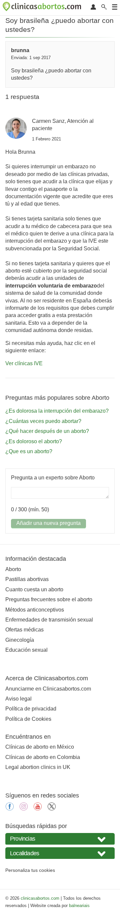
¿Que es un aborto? (28, 451)
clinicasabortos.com (40, 898)
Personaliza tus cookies (30, 870)
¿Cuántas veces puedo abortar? (43, 421)
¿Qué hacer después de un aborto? (47, 431)
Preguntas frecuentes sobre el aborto (48, 599)
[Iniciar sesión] (93, 7)
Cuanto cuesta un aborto (34, 589)
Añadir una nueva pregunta (48, 523)
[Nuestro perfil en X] (51, 808)
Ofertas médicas (24, 629)
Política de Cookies (28, 719)
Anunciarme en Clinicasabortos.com (48, 689)
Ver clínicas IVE (24, 363)
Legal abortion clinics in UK (37, 767)
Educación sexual (26, 650)
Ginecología (19, 640)
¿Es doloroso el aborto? (33, 441)
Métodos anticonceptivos (34, 610)
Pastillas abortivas (27, 579)
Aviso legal (18, 699)
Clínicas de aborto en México (39, 747)
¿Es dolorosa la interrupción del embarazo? (57, 411)
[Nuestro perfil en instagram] (23, 808)
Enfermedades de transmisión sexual (49, 620)
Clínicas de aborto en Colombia (42, 757)
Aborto (13, 569)
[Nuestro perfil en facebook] (9, 808)
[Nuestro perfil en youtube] (37, 808)
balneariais (79, 905)
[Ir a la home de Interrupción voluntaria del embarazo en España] (43, 8)
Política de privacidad (30, 708)
